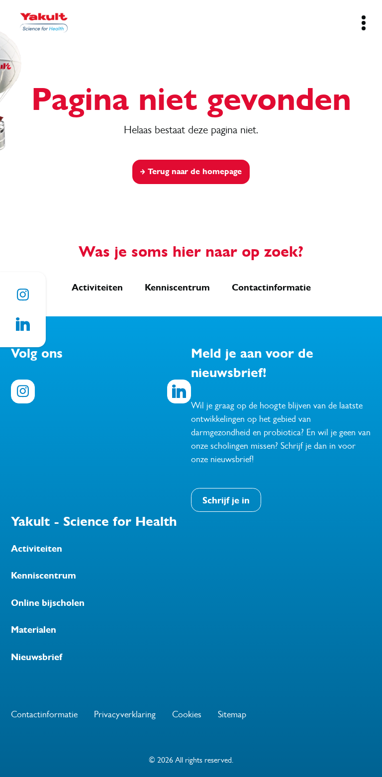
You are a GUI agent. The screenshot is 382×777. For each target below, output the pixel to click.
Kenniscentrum (177, 287)
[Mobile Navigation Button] (363, 23)
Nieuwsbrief (36, 657)
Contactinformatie (271, 287)
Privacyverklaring (125, 714)
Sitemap (232, 714)
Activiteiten (97, 287)
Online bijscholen (48, 602)
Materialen (33, 629)
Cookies (186, 714)
